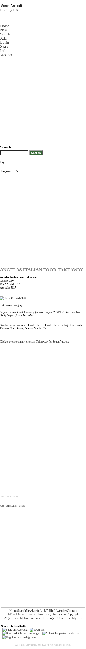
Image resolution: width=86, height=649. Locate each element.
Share (4, 46)
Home (4, 26)
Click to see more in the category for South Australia (34, 341)
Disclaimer (17, 614)
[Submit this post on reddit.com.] (61, 633)
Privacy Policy (51, 614)
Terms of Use (33, 614)
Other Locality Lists (70, 618)
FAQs (6, 618)
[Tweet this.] (37, 629)
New (3, 30)
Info (3, 51)
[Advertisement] (43, 100)
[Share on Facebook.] (15, 629)
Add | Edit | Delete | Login (12, 505)
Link (43, 610)
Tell (48, 610)
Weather (6, 55)
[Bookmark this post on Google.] (21, 633)
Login (4, 42)
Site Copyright (70, 614)
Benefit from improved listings (34, 618)
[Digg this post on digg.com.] (19, 637)
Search (5, 34)
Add (3, 38)
